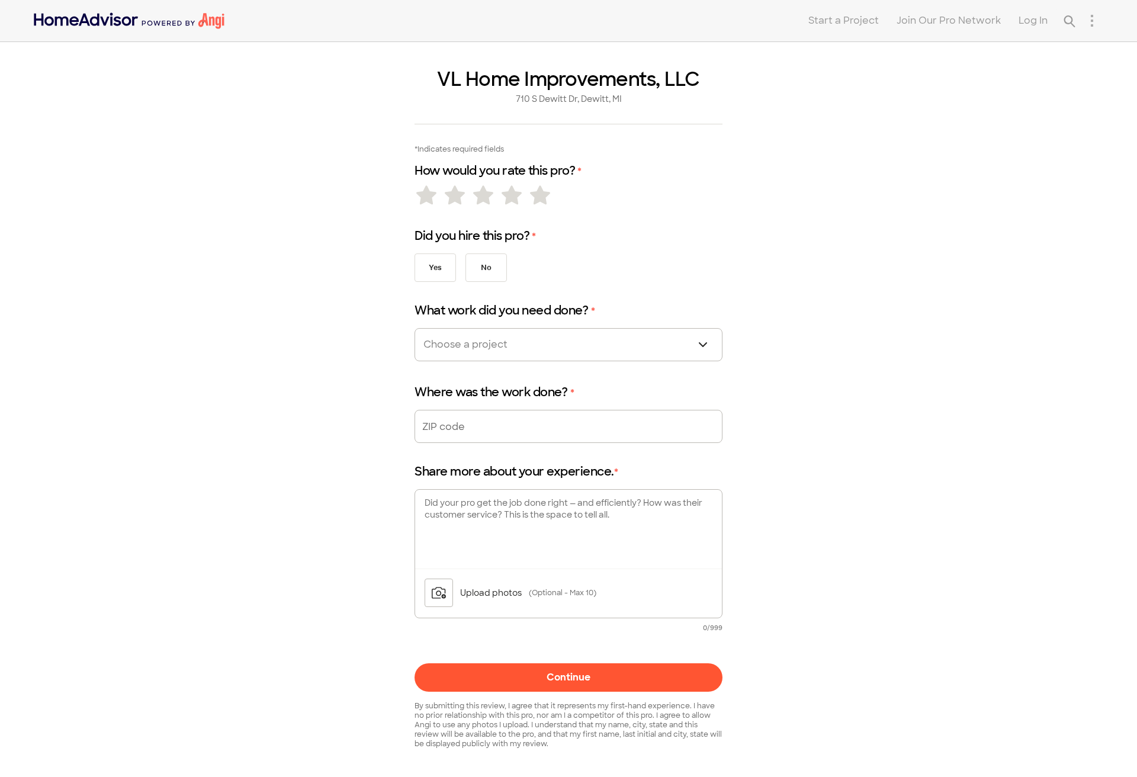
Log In (1033, 20)
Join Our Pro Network (949, 20)
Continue (568, 677)
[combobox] (486, 345)
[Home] (129, 20)
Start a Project (843, 20)
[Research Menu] (1092, 21)
